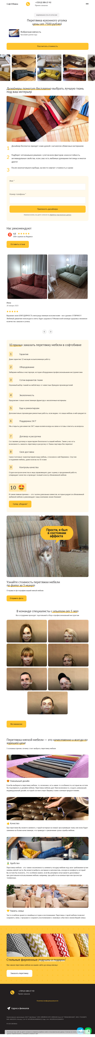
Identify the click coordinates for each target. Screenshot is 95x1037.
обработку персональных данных (60, 215)
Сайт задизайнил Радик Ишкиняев (17, 1026)
